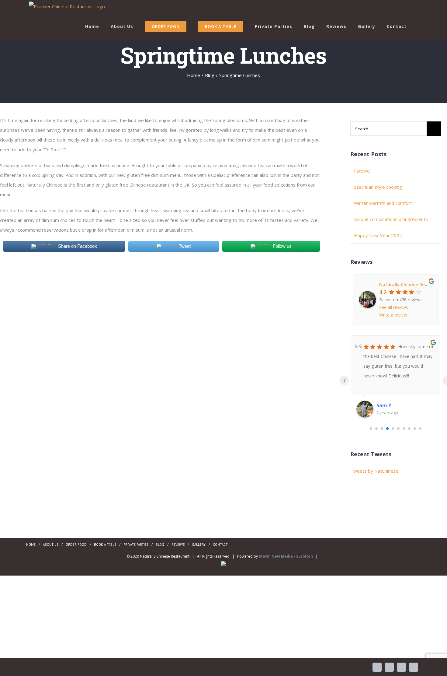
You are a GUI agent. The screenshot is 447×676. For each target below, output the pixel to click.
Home (31, 544)
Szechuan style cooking (378, 187)
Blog (160, 544)
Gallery (199, 544)
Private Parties (135, 544)
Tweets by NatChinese (374, 471)
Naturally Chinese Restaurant (411, 284)
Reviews (178, 544)
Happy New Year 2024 (378, 235)
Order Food (76, 544)
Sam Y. (384, 405)
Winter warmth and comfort (383, 203)
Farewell (363, 171)
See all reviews (393, 307)
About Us (50, 544)
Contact (220, 544)
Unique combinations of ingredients (391, 219)
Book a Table (105, 544)
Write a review (393, 315)
